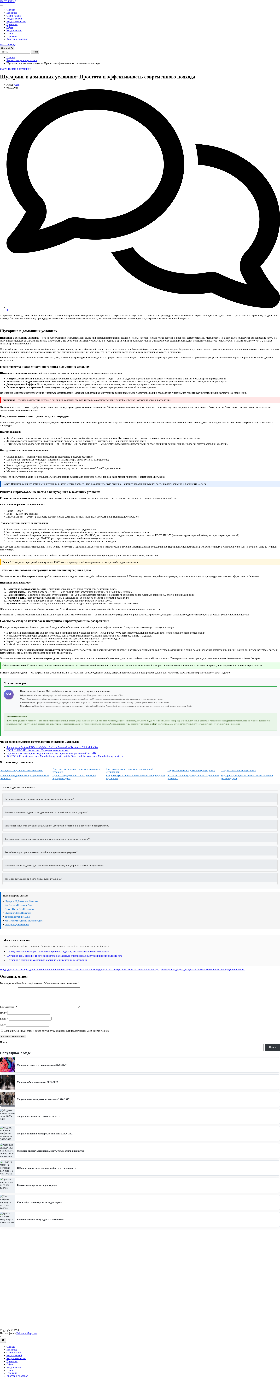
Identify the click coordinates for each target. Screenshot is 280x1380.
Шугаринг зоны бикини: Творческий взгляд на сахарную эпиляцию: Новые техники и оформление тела (64, 955)
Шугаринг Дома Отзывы (17, 924)
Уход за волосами (16, 21)
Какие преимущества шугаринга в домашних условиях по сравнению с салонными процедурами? (57, 825)
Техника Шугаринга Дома (17, 917)
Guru (16, 84)
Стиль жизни (13, 15)
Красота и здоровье (17, 39)
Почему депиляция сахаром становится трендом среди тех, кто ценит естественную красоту (58, 951)
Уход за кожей (14, 18)
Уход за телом (14, 30)
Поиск (3, 1042)
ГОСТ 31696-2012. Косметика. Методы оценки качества (37, 750)
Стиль (9, 33)
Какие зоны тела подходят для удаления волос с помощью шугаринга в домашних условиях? (54, 865)
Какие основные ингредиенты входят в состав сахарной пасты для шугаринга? (46, 812)
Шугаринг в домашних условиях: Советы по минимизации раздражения (47, 960)
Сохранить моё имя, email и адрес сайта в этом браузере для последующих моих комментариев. (56, 1030)
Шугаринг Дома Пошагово (18, 913)
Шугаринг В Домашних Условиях (21, 901)
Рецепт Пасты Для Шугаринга (19, 909)
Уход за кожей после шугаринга (238, 770)
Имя (3, 1012)
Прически (12, 24)
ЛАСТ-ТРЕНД (8, 1)
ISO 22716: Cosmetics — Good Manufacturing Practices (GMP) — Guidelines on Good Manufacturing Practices (64, 756)
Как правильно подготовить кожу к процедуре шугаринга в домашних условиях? (47, 839)
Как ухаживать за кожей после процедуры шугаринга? (33, 879)
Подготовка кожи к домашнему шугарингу (191, 770)
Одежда (10, 9)
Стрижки (11, 36)
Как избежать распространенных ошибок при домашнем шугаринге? (41, 852)
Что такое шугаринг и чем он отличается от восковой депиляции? (39, 799)
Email (4, 1018)
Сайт (3, 1024)
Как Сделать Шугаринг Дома (19, 905)
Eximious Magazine (26, 1333)
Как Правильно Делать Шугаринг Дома (24, 921)
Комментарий (8, 1007)
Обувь (9, 27)
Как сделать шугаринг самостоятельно (21, 770)
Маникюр (11, 12)
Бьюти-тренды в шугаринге (15, 68)
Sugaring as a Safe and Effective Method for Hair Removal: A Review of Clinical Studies (52, 747)
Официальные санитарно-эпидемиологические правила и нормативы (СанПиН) (51, 753)
